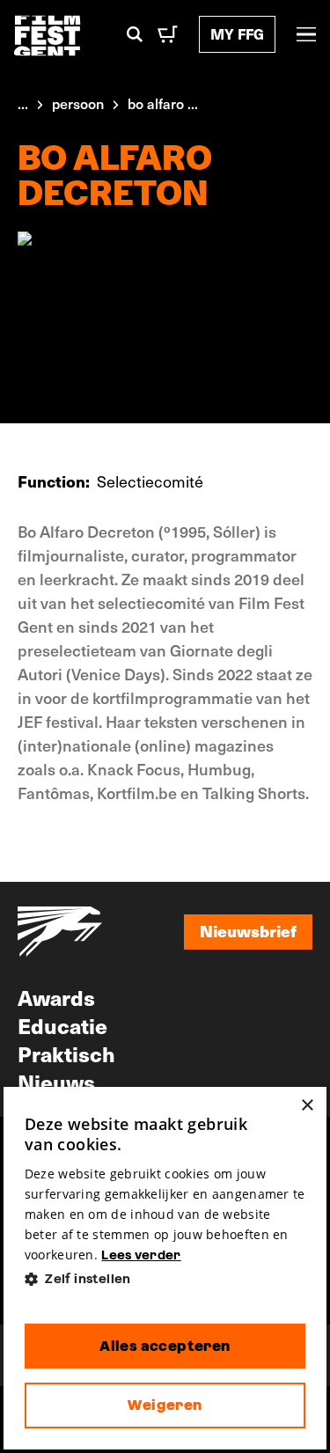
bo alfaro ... (163, 103)
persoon (78, 103)
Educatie (62, 1025)
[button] (165, 1279)
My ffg (237, 34)
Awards (56, 997)
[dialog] (165, 1268)
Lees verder (140, 1255)
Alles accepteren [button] (164, 1346)
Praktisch (66, 1053)
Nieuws (56, 1082)
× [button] (306, 1105)
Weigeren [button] (165, 1405)
